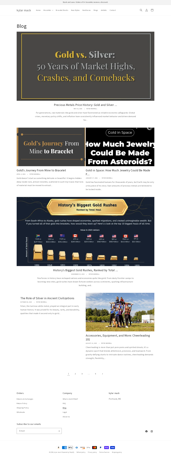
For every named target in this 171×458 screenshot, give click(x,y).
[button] (48, 10)
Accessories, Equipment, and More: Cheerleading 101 (118, 337)
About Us (66, 416)
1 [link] (68, 373)
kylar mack (57, 452)
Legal (65, 412)
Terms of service (104, 452)
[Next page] (102, 374)
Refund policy (81, 452)
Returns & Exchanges (25, 399)
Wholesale (21, 412)
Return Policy (22, 403)
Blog (64, 408)
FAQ (64, 403)
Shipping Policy (23, 408)
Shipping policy (117, 452)
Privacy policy (92, 452)
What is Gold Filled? (70, 399)
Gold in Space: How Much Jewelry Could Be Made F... (118, 172)
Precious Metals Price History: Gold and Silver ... (85, 105)
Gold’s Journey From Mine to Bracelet (41, 170)
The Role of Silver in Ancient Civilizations (47, 298)
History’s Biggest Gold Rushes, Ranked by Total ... (85, 270)
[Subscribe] (59, 431)
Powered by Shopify (68, 452)
